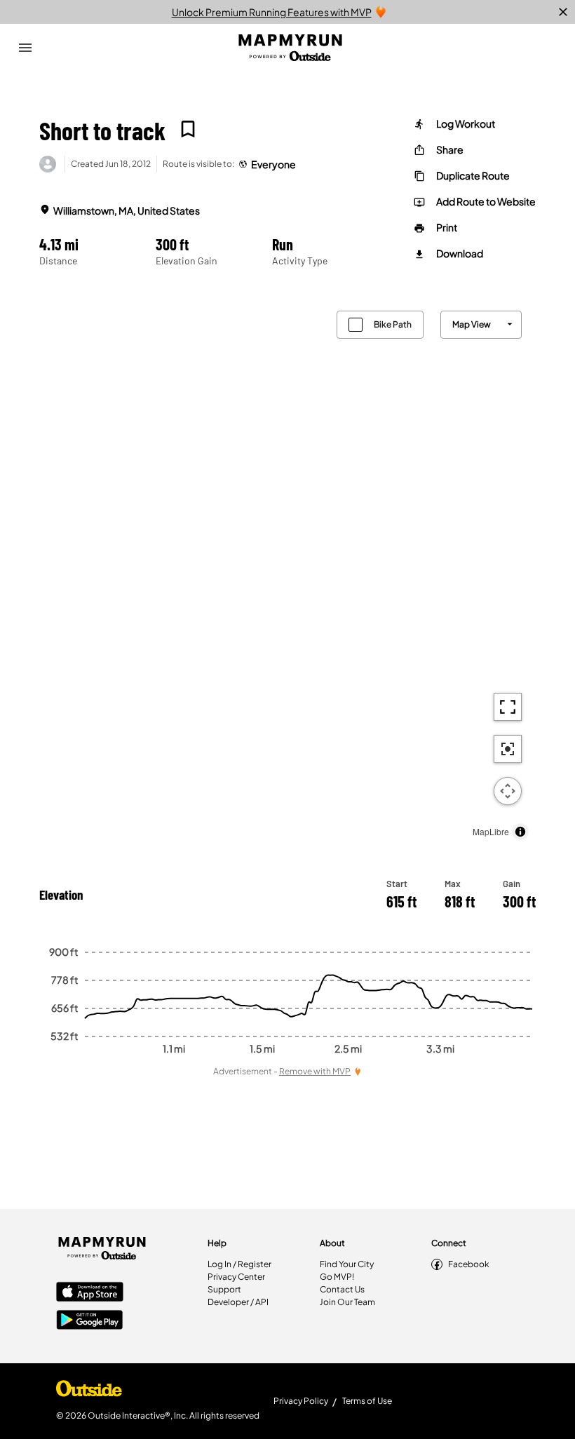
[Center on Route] (508, 749)
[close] (563, 12)
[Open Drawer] (25, 48)
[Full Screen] (508, 707)
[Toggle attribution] (520, 831)
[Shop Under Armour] (89, 1392)
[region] (287, 572)
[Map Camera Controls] (508, 791)
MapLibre (491, 831)
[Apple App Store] (89, 1293)
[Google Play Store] (89, 1321)
